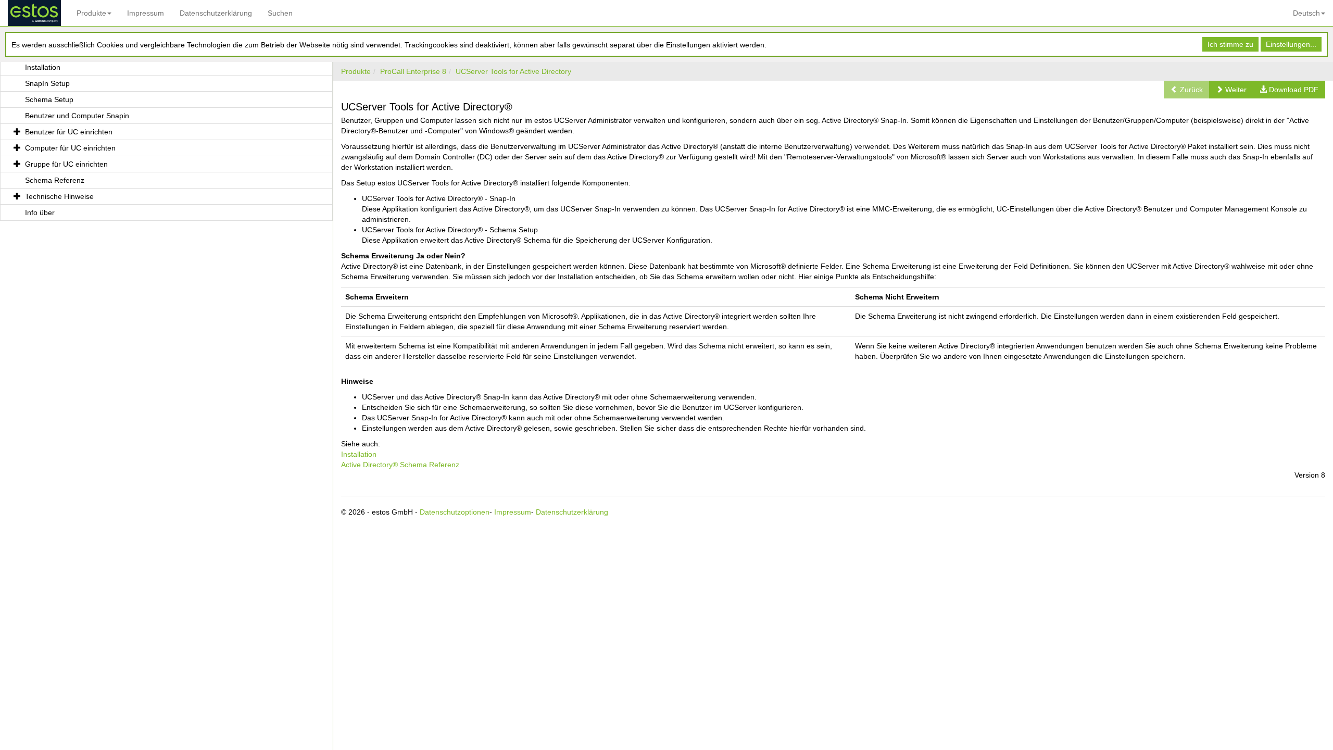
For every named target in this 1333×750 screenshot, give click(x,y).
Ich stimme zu (1230, 44)
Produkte (91, 13)
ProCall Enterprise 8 (413, 71)
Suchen (280, 13)
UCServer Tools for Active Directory (513, 71)
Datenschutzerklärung (216, 13)
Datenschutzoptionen (454, 512)
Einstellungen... (1291, 44)
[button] (1231, 89)
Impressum (145, 13)
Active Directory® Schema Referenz (400, 464)
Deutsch (1306, 13)
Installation (358, 454)
